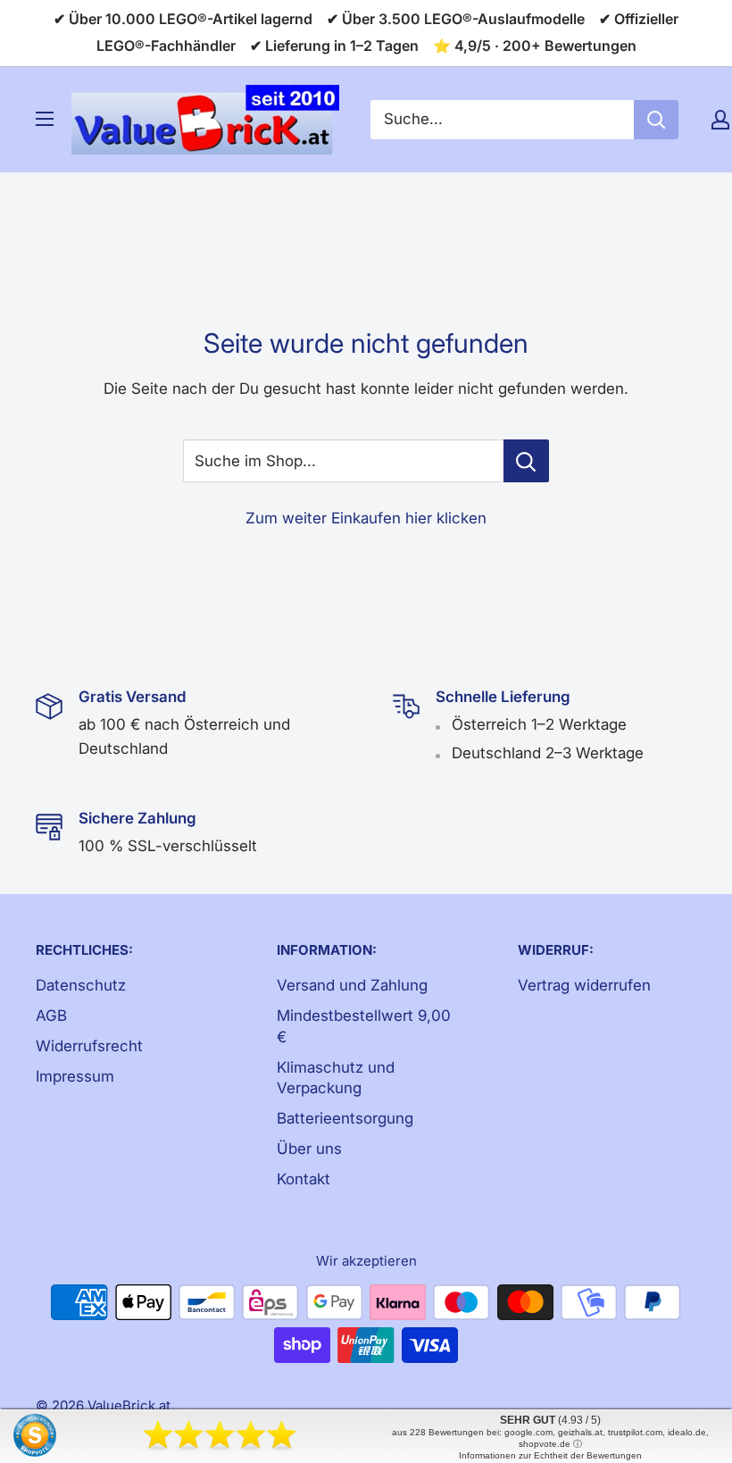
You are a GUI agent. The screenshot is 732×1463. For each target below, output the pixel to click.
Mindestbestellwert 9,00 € (364, 1026)
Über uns (309, 1149)
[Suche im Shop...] (526, 460)
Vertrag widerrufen (584, 985)
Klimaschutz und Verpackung (336, 1078)
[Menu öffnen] (45, 119)
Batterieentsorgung (345, 1118)
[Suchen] (656, 119)
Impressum (75, 1076)
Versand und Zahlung (352, 985)
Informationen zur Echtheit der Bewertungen (550, 1455)
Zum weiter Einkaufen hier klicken (366, 518)
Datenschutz (81, 985)
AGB (51, 1015)
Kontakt (303, 1179)
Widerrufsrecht (89, 1046)
